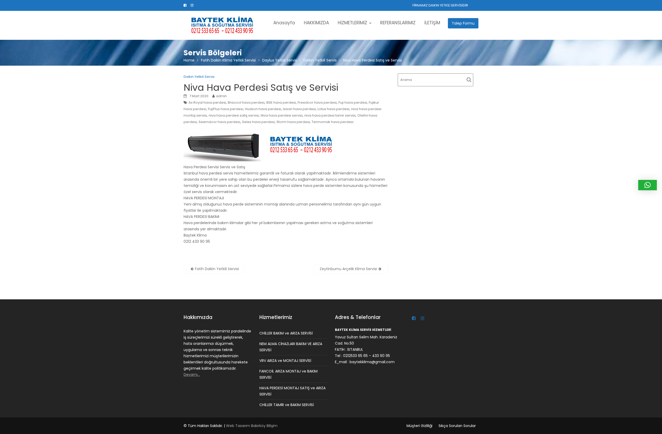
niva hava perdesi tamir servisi (330, 115)
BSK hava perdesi (281, 102)
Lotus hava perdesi (333, 108)
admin (221, 96)
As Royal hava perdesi (207, 102)
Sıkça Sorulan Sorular (457, 425)
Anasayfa (284, 23)
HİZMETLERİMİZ (352, 23)
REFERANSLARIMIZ (398, 23)
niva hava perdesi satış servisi (234, 115)
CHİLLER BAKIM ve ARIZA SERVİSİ (286, 333)
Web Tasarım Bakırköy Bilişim (251, 425)
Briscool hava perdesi (246, 102)
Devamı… (192, 374)
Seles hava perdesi (258, 121)
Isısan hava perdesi (299, 108)
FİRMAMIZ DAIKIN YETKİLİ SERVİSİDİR (440, 5)
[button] (647, 185)
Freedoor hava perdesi (317, 102)
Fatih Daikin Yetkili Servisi (217, 268)
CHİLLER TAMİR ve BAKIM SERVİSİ (286, 404)
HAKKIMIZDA (316, 23)
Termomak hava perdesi (332, 121)
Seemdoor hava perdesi (219, 121)
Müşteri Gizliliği (419, 425)
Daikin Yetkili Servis (199, 76)
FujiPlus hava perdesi (225, 108)
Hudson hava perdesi (263, 108)
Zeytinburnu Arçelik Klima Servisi (348, 268)
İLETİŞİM (432, 23)
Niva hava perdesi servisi (282, 115)
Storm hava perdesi (293, 121)
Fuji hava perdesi (352, 102)
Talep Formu (463, 23)
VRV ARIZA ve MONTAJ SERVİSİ (285, 360)
